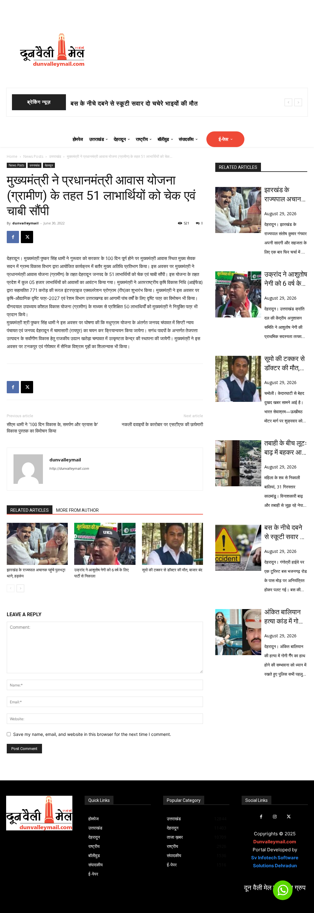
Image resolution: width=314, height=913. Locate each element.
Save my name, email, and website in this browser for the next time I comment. (92, 734)
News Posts (33, 156)
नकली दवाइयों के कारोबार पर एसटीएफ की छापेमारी (162, 424)
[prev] (288, 102)
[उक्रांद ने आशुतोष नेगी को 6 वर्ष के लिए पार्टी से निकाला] (104, 544)
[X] (27, 237)
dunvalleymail (25, 223)
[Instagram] (275, 816)
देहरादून (49, 165)
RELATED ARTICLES (29, 510)
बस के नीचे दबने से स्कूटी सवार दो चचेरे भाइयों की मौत (284, 533)
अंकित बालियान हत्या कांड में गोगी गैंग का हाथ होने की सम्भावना (283, 617)
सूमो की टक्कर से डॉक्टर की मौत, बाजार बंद (122, 103)
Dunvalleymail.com (274, 842)
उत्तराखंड (55, 156)
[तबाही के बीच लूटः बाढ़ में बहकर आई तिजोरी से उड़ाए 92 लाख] (238, 463)
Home (12, 156)
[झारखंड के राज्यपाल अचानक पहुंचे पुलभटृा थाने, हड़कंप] (37, 544)
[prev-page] (10, 588)
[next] (298, 102)
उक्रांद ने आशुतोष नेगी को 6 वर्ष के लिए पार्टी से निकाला (285, 279)
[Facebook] (13, 237)
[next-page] (20, 588)
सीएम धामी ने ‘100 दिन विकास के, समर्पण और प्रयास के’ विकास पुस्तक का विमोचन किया (52, 428)
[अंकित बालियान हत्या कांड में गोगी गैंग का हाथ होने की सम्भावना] (238, 632)
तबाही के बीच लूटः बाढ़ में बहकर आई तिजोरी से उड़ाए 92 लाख (285, 448)
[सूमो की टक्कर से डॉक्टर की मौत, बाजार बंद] (172, 544)
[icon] (283, 893)
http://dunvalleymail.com (69, 468)
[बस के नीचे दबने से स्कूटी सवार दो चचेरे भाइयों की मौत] (238, 548)
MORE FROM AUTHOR (77, 510)
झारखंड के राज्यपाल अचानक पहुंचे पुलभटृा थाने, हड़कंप (285, 195)
